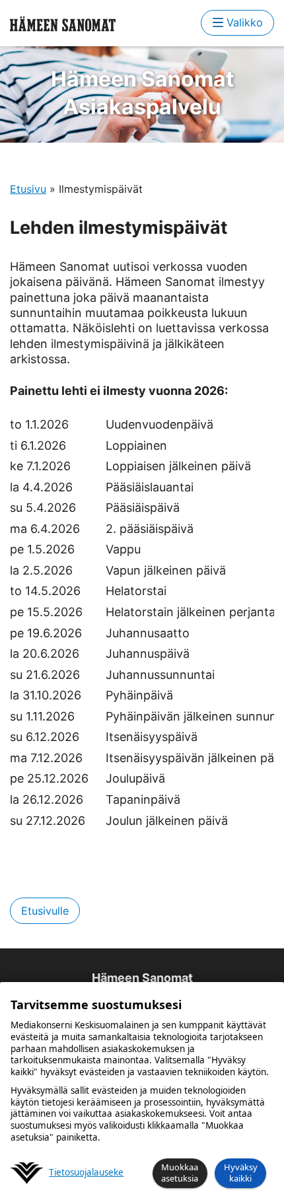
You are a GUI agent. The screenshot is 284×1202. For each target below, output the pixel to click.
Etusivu (28, 188)
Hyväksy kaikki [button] (241, 1172)
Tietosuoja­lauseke (86, 1172)
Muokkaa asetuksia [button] (179, 1172)
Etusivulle (45, 910)
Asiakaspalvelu (142, 93)
